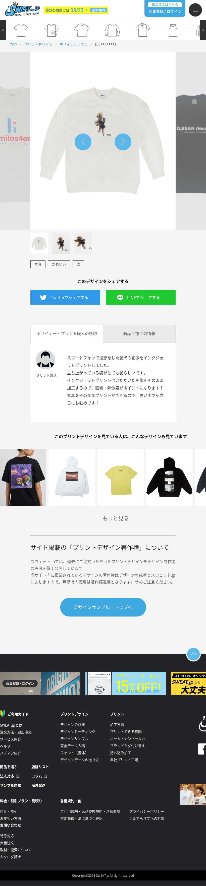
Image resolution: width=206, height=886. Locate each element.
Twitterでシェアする (69, 298)
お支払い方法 (10, 818)
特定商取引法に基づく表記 (81, 818)
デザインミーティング (77, 731)
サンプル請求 (10, 785)
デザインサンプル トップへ (103, 607)
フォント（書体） (74, 753)
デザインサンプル (74, 44)
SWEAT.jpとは (11, 725)
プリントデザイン (38, 44)
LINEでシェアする (143, 298)
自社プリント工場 (124, 760)
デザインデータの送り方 (79, 760)
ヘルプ (5, 746)
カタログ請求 (10, 857)
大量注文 (7, 843)
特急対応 (7, 836)
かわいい (59, 264)
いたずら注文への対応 (146, 818)
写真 (37, 264)
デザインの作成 (72, 724)
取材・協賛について (16, 850)
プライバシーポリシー (146, 811)
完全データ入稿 (72, 745)
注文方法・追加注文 (16, 732)
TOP (13, 44)
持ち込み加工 (120, 753)
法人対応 (7, 776)
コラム (36, 776)
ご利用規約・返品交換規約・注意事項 (90, 811)
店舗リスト (40, 767)
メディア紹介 (10, 753)
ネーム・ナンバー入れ (127, 738)
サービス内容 (10, 739)
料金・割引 (9, 811)
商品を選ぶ (9, 767)
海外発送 (38, 785)
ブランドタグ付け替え (127, 745)
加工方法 (117, 724)
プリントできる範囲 (126, 731)
